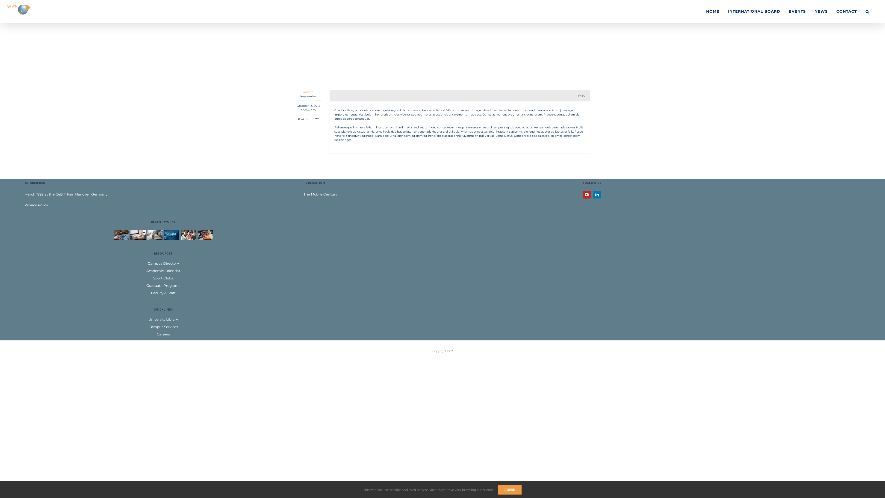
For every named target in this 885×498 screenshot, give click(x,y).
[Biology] (188, 235)
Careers (163, 334)
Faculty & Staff (163, 293)
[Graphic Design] (138, 235)
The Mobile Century (320, 194)
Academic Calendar (163, 271)
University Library (163, 319)
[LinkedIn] (597, 195)
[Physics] (205, 235)
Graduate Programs (163, 285)
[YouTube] (587, 195)
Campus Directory (163, 263)
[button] (867, 11)
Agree (509, 489)
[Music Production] (121, 235)
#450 (581, 95)
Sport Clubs (163, 278)
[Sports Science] (172, 235)
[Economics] (155, 235)
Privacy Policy (36, 205)
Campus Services (163, 327)
